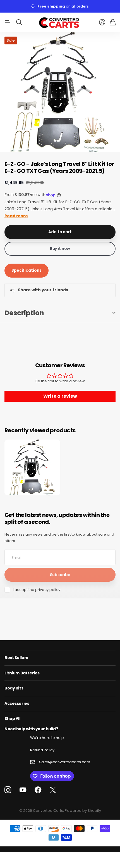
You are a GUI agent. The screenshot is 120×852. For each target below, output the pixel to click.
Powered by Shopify (83, 810)
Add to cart (59, 232)
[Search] (19, 22)
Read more (16, 216)
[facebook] (38, 790)
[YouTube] (23, 790)
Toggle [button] (114, 313)
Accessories (16, 703)
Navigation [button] (7, 22)
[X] (53, 790)
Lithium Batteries (22, 673)
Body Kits (13, 688)
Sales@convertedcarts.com (64, 762)
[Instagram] (7, 790)
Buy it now (60, 248)
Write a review (60, 396)
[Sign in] (102, 22)
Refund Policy (42, 750)
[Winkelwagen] (113, 22)
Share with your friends (43, 290)
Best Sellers (16, 657)
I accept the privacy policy (36, 589)
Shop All (12, 718)
